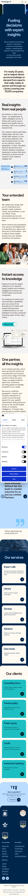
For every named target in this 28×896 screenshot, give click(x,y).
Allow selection (14, 474)
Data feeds (9, 648)
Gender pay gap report (14, 894)
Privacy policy (15, 890)
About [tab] (23, 420)
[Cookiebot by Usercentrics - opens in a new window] (19, 416)
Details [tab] (14, 420)
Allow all (14, 468)
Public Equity (18, 851)
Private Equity (19, 848)
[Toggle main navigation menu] (25, 2)
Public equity (10, 723)
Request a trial (8, 324)
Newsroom (5, 871)
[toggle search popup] (22, 2)
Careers (4, 863)
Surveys (8, 608)
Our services (5, 842)
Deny (14, 479)
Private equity (11, 703)
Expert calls (9, 566)
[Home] (6, 2)
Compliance (5, 869)
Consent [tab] (5, 420)
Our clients (18, 842)
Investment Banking (20, 856)
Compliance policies (7, 890)
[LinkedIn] (3, 878)
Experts (4, 866)
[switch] (24, 452)
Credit (7, 743)
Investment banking (14, 763)
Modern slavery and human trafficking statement (14, 892)
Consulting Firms (19, 846)
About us (4, 860)
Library (7, 588)
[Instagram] (7, 878)
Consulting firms (12, 683)
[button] (25, 496)
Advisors (8, 628)
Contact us (12, 799)
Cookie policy (22, 890)
